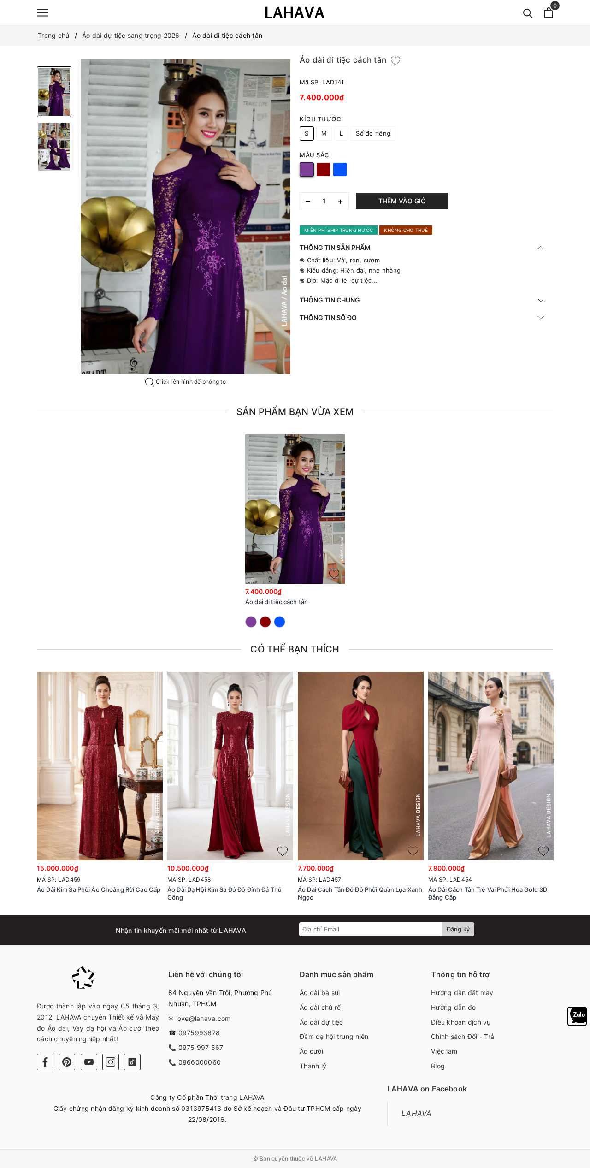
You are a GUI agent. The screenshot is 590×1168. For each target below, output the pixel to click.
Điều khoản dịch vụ (461, 1022)
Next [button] (578, 794)
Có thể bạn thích (294, 649)
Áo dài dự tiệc (321, 1022)
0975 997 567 (201, 1047)
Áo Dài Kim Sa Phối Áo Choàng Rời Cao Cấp (98, 889)
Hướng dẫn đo (453, 1007)
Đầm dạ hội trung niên (334, 1036)
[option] (185, 216)
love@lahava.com (203, 1018)
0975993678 (199, 1033)
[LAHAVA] (295, 12)
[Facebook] (45, 1062)
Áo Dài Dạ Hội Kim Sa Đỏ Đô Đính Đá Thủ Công (224, 893)
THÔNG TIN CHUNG (330, 300)
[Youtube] (89, 1062)
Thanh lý (313, 1066)
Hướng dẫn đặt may (462, 992)
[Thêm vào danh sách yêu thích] (334, 574)
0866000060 (199, 1062)
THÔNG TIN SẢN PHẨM (335, 247)
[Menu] (42, 13)
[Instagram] (110, 1062)
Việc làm (444, 1051)
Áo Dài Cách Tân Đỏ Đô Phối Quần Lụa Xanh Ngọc (360, 893)
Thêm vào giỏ (402, 201)
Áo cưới (311, 1051)
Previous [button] (11, 794)
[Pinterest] (67, 1062)
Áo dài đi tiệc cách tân (276, 601)
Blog (438, 1066)
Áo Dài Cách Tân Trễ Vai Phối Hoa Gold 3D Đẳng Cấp (487, 893)
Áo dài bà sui (320, 992)
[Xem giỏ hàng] (548, 12)
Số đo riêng (373, 133)
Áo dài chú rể (320, 1007)
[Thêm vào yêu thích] (395, 60)
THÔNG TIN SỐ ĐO (328, 317)
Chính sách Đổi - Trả (462, 1036)
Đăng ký (458, 929)
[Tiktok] (132, 1062)
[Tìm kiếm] (528, 13)
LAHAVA (416, 1113)
